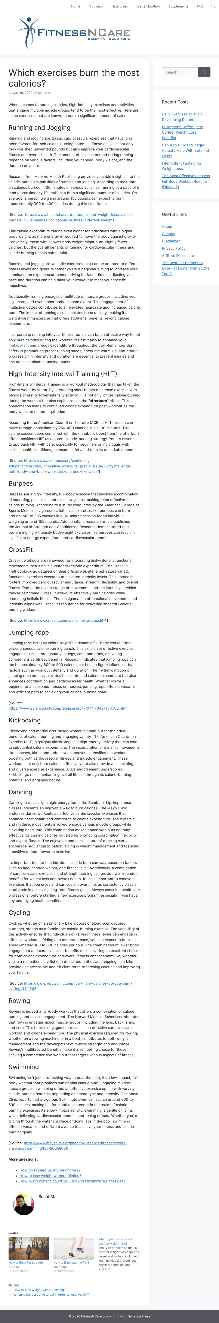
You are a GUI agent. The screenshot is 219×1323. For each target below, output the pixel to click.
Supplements (178, 6)
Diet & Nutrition (148, 6)
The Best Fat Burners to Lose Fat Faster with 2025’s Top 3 (185, 268)
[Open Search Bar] (213, 6)
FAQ (200, 6)
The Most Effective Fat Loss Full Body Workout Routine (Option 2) (186, 181)
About (167, 226)
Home (75, 6)
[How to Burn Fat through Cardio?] (29, 1248)
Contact (168, 234)
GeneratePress (138, 1316)
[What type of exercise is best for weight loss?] (120, 1254)
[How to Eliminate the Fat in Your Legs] (73, 1248)
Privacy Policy (173, 248)
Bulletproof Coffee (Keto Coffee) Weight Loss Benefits (182, 132)
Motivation (97, 6)
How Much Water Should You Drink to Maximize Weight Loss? (72, 1181)
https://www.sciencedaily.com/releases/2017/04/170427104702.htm (67, 708)
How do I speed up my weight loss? (50, 1170)
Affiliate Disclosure (178, 255)
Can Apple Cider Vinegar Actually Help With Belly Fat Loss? (185, 150)
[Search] (204, 72)
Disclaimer (171, 241)
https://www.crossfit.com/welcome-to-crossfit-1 (65, 620)
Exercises (120, 6)
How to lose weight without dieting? (50, 1176)
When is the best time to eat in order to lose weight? (51, 1294)
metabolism (19, 345)
